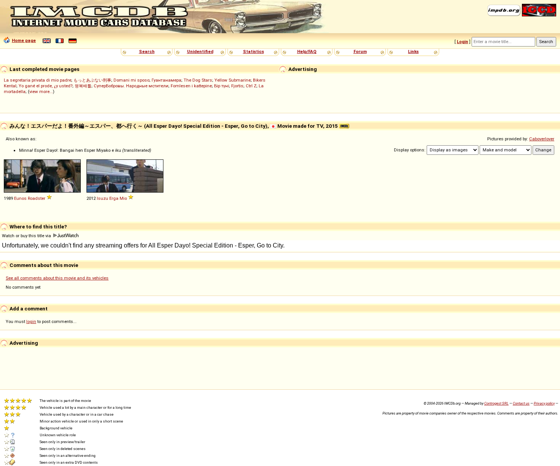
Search (147, 51)
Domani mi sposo (131, 80)
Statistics (253, 51)
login (31, 321)
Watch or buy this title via (27, 235)
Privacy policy (544, 403)
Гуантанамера (166, 80)
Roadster (36, 198)
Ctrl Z (251, 85)
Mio (123, 198)
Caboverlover (541, 138)
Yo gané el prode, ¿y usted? (45, 85)
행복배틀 (83, 85)
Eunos (20, 198)
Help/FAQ (307, 51)
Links (413, 51)
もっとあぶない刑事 (92, 80)
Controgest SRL (496, 403)
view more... (41, 91)
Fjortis (237, 85)
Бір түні (221, 85)
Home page (24, 40)
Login (462, 41)
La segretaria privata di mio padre (37, 80)
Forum (360, 51)
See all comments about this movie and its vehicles (57, 278)
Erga (113, 198)
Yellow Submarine (232, 80)
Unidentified (200, 51)
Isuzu (102, 198)
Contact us (521, 403)
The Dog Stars (198, 80)
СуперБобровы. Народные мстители (131, 85)
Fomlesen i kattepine (191, 85)
